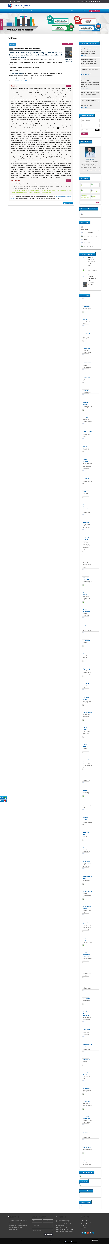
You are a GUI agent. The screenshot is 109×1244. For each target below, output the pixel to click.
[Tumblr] (93, 1)
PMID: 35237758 (85, 88)
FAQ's (79, 1)
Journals (43, 11)
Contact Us (82, 11)
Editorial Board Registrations (86, 228)
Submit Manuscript (86, 1222)
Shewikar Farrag (87, 431)
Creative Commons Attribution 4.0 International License (34, 1241)
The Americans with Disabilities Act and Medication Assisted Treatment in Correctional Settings (90, 71)
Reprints (51, 11)
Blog (82, 1)
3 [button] (86, 200)
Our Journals (84, 1220)
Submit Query (68, 203)
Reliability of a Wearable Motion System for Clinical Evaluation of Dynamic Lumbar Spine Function (89, 61)
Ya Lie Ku (85, 319)
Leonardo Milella (87, 712)
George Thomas (87, 891)
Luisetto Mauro (87, 684)
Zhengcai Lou (86, 306)
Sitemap (85, 1)
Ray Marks (85, 446)
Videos (66, 11)
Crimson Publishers (83, 1240)
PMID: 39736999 (85, 55)
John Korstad (86, 777)
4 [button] (89, 200)
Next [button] (102, 159)
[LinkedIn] (95, 1)
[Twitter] (91, 1)
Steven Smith (86, 390)
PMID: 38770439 (85, 74)
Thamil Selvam (87, 362)
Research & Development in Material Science (90, 170)
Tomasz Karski (87, 348)
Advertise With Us (88, 246)
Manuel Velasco (87, 654)
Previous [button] (78, 159)
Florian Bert (86, 970)
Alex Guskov (86, 1101)
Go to (68, 86)
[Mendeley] (100, 1)
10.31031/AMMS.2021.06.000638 (19, 81)
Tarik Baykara (86, 377)
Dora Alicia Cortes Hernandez (86, 1013)
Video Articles (85, 1224)
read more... (16, 1229)
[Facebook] (97, 1)
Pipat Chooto (86, 478)
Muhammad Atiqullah (90, 159)
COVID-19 (95, 11)
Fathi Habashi (86, 998)
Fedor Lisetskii (87, 985)
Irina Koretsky (86, 803)
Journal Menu (68, 44)
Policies (73, 11)
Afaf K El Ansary (87, 1147)
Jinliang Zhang (87, 790)
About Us (24, 11)
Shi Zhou (85, 417)
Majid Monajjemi (87, 669)
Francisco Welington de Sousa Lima (86, 954)
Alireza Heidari (87, 1088)
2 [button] (84, 200)
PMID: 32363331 (85, 107)
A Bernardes (86, 1160)
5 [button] (85, 202)
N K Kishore (86, 522)
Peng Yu (85, 491)
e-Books (58, 11)
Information (33, 11)
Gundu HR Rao (87, 848)
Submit (85, 133)
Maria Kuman (86, 640)
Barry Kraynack (87, 1059)
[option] (90, 159)
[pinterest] (89, 1)
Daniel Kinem (86, 1029)
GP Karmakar (86, 861)
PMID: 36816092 (85, 65)
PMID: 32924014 (85, 96)
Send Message (48, 1234)
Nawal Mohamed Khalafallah (86, 506)
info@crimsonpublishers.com (65, 1229)
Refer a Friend (87, 242)
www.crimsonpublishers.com (54, 1241)
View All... (98, 202)
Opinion (12, 44)
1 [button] (81, 200)
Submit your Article (88, 232)
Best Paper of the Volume (90, 236)
